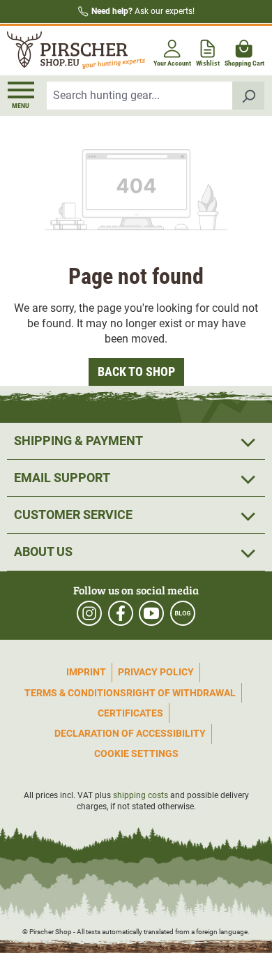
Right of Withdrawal (181, 692)
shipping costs (140, 795)
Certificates (130, 713)
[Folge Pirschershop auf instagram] (89, 613)
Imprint (86, 671)
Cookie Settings (136, 753)
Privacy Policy (156, 671)
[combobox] (140, 95)
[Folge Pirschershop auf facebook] (120, 613)
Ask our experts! (143, 11)
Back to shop (136, 371)
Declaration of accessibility (130, 733)
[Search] (248, 95)
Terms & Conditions (75, 692)
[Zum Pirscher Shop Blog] (182, 613)
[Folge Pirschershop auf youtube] (151, 613)
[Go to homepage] (70, 50)
